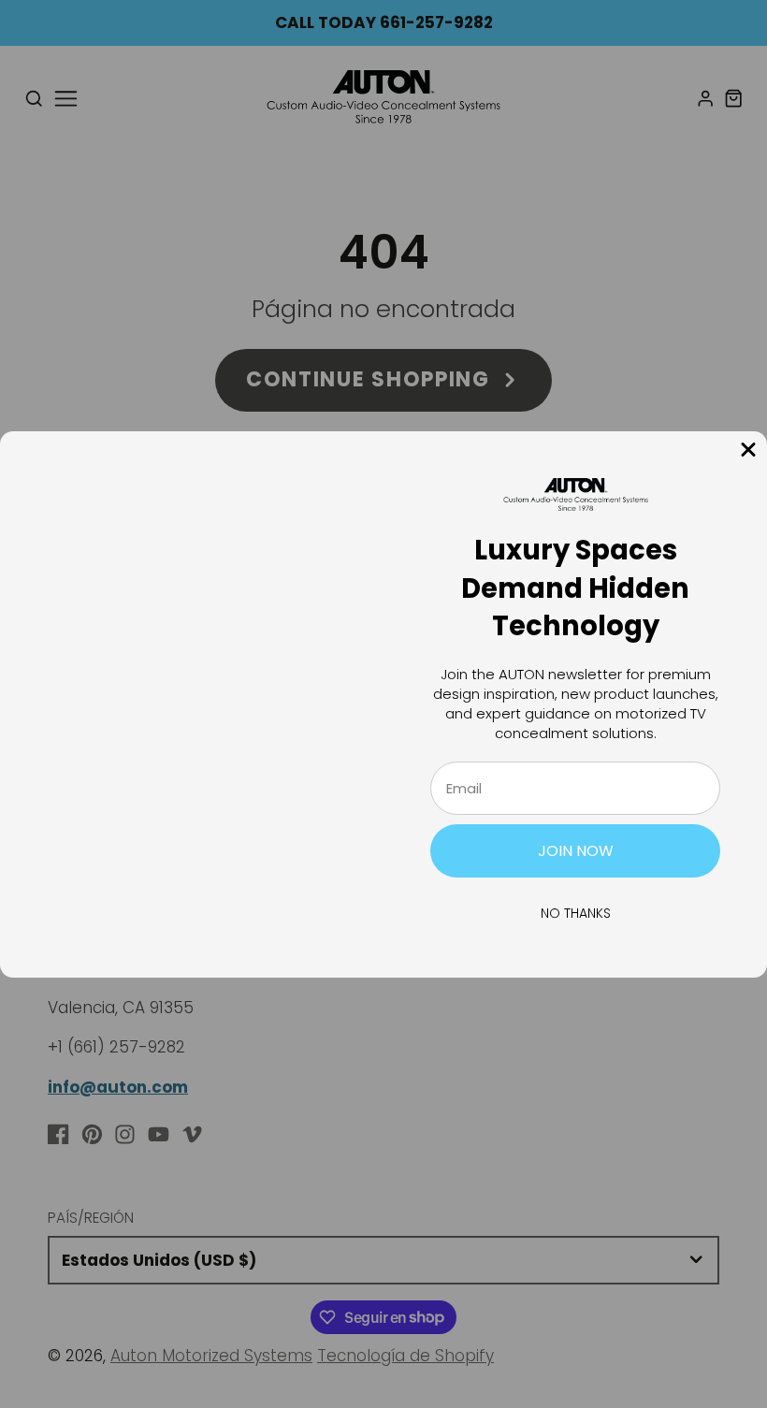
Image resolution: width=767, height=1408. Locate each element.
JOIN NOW (576, 851)
